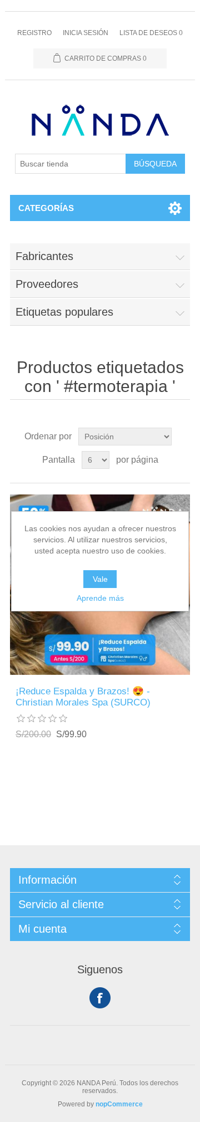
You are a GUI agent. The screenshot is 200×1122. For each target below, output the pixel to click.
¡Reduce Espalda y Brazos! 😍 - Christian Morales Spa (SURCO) (83, 697)
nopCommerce (119, 1104)
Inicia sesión (85, 33)
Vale (100, 579)
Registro (34, 33)
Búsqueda (155, 163)
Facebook (100, 997)
